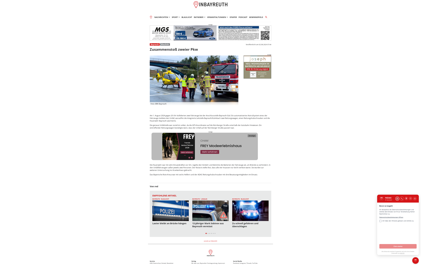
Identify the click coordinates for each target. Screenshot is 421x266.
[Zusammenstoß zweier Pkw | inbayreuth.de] (210, 253)
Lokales (204, 199)
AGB (151, 263)
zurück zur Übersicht (210, 241)
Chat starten (397, 246)
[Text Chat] (397, 199)
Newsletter (170, 263)
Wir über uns (195, 263)
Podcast (243, 17)
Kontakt (163, 263)
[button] (194, 104)
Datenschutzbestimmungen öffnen (391, 217)
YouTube (255, 263)
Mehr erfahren (209, 151)
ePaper (233, 17)
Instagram (243, 263)
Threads (249, 263)
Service (152, 261)
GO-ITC (402, 253)
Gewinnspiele (256, 17)
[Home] (151, 17)
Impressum (221, 263)
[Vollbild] (410, 198)
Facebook (236, 263)
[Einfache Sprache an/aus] (406, 198)
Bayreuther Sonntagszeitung (208, 263)
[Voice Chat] (402, 199)
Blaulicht (187, 17)
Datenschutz (157, 263)
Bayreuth (155, 44)
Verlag (193, 261)
